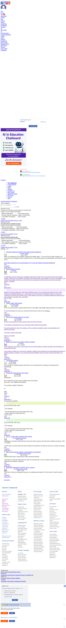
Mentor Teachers (38, 508)
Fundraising (5, 557)
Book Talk (20, 531)
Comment (6, 266)
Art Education (21, 507)
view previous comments (11, 401)
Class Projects (5, 508)
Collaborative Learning (39, 529)
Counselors (36, 497)
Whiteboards (52, 557)
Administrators (5, 496)
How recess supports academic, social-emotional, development (24, 452)
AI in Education (25, 171)
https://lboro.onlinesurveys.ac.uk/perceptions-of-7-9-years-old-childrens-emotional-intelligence (29, 263)
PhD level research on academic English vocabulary (21, 342)
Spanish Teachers (22, 559)
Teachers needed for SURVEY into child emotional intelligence (24, 252)
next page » (7, 480)
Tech (9, 198)
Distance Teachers (38, 499)
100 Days (4, 554)
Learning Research (6, 34)
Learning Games (38, 537)
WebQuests (4, 565)
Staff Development (38, 548)
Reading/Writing (21, 542)
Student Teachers (38, 514)
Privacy (19, 572)
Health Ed (20, 510)
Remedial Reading (22, 544)
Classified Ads (29, 575)
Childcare (4, 517)
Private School (37, 509)
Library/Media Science (39, 505)
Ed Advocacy (53, 514)
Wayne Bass (15, 304)
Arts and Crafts (5, 543)
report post (7, 267)
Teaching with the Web (55, 549)
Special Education (38, 513)
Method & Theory (12, 194)
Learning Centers (6, 562)
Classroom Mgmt (38, 528)
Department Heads (38, 500)
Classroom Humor (54, 509)
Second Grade (5, 523)
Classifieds (4, 50)
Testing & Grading (38, 551)
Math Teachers (21, 513)
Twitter (8, 578)
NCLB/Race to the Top (55, 519)
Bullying (51, 508)
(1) (8, 337)
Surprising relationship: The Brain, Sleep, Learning (21, 467)
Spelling (20, 545)
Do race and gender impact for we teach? (18, 317)
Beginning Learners (38, 523)
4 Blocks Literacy (22, 525)
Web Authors (52, 552)
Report (14, 600)
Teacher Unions (37, 517)
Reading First (21, 541)
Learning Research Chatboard (9, 201)
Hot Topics (4, 45)
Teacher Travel (53, 528)
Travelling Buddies (6, 552)
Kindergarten (5, 520)
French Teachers (22, 556)
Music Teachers (21, 514)
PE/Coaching (21, 516)
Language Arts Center (23, 511)
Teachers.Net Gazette (20, 438)
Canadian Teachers (22, 499)
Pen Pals (4, 548)
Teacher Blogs (53, 546)
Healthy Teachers (54, 516)
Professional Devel (38, 545)
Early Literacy (21, 536)
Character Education (38, 525)
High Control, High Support (14, 303)
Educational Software (54, 540)
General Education (38, 534)
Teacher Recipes (53, 525)
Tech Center (4, 48)
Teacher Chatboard (6, 494)
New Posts (4, 30)
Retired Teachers (38, 511)
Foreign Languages (22, 508)
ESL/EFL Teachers (22, 554)
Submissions (17, 581)
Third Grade (5, 525)
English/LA (4, 41)
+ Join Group (33, 126)
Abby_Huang (25, 253)
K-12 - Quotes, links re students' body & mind (19, 436)
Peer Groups (4, 42)
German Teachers (22, 557)
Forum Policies (12, 572)
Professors (4, 533)
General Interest (12, 184)
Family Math (5, 556)
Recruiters (52, 497)
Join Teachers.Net (5, 1)
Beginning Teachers (38, 496)
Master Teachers (37, 506)
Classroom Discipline (39, 526)
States (2, 38)
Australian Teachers (22, 498)
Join (2, 11)
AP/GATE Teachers (38, 494)
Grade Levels (5, 499)
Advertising (4, 581)
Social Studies (21, 519)
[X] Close (14, 234)
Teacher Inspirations (54, 523)
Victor (22, 343)
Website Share (53, 556)
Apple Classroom (54, 535)
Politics (51, 520)
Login (2, 13)
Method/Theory (5, 44)
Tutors (51, 500)
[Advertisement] (8, 111)
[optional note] (8, 596)
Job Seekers (52, 496)
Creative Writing (21, 534)
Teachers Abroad (22, 496)
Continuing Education (55, 494)
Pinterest (13, 578)
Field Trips (4, 546)
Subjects (3, 39)
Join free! (4, 613)
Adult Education (5, 537)
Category (3, 180)
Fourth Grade (5, 526)
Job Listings (10, 581)
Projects (3, 47)
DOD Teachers (37, 502)
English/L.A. (11, 190)
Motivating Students (38, 543)
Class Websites (53, 537)
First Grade (4, 522)
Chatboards (4, 25)
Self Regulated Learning (13, 269)
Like (5, 264)
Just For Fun (52, 517)
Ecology (4, 560)
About (6, 572)
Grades (3, 36)
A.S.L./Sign (20, 553)
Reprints (23, 581)
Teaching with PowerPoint (56, 545)
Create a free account (6, 220)
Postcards (4, 549)
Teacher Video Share (54, 548)
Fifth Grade (4, 528)
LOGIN (3, 218)
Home (2, 572)
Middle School (5, 529)
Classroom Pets (5, 545)
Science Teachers (22, 518)
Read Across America (7, 551)
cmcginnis (19, 318)
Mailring (18, 578)
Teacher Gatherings (54, 522)
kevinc (14, 270)
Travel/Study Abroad (22, 560)
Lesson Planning (38, 540)
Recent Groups (5, 33)
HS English (20, 537)
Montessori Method (38, 542)
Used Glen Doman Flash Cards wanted (17, 373)
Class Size (52, 511)
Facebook (3, 578)
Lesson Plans (10, 575)
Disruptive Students (38, 533)
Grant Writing (5, 559)
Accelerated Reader (22, 528)
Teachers (3, 27)
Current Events (53, 512)
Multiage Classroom (6, 536)
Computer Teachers (54, 539)
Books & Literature (22, 533)
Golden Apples (37, 503)
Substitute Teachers (38, 516)
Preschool (4, 519)
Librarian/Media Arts (22, 539)
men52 (6, 292)
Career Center (5, 509)
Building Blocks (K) (22, 530)
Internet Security (53, 542)
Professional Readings (39, 547)
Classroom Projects (8, 541)
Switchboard (5, 563)
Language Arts (22, 522)
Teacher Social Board (55, 526)
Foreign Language (23, 550)
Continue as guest (17, 220)
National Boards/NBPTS (55, 499)
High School (5, 531)
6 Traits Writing (21, 527)
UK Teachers (21, 501)
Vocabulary (20, 547)
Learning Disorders (38, 536)
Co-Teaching (37, 531)
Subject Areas (22, 504)
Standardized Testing (39, 550)
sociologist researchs (12, 360)
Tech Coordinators (54, 551)
